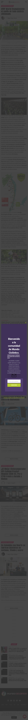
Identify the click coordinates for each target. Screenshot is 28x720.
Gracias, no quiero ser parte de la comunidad (14, 397)
